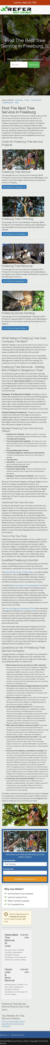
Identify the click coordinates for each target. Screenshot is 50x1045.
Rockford (19, 1024)
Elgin (17, 1022)
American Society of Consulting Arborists (26, 585)
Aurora (4, 1022)
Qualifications (7, 102)
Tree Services (36, 100)
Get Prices (33, 65)
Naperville (5, 1024)
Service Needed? (9, 860)
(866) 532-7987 (30, 2)
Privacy (20, 1041)
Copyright (34, 1041)
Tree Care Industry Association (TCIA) (20, 608)
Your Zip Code (8, 869)
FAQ (16, 102)
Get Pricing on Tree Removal (13, 281)
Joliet (22, 1022)
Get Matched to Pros (24, 879)
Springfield (6, 1026)
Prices (26, 100)
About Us (3, 1035)
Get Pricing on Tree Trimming (14, 234)
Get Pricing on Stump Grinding (14, 328)
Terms (26, 1041)
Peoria (12, 1024)
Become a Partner (17, 1035)
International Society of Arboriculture (19, 572)
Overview (19, 100)
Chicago (11, 1022)
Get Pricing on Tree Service (13, 187)
